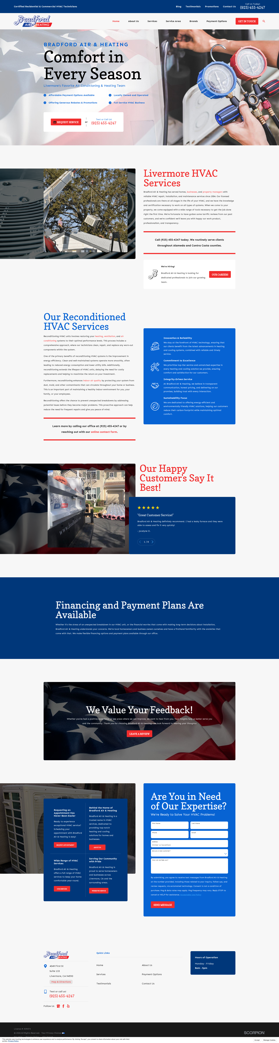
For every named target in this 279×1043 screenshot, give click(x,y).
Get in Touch (247, 21)
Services (100, 974)
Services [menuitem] (152, 21)
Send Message (162, 905)
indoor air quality (92, 380)
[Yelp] (68, 1006)
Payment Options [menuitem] (217, 21)
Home (99, 965)
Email (194, 833)
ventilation (109, 336)
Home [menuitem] (115, 21)
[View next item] (152, 542)
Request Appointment (65, 845)
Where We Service (99, 891)
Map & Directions (61, 981)
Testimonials (193, 6)
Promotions (212, 6)
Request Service (68, 122)
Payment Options (152, 974)
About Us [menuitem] (133, 21)
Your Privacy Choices (51, 1033)
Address (155, 842)
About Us (97, 847)
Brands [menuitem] (194, 21)
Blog (178, 6)
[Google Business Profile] (58, 1006)
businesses (192, 192)
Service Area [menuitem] (173, 21)
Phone (154, 833)
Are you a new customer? (161, 851)
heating (99, 336)
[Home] (33, 21)
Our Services (62, 889)
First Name (156, 823)
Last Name (196, 823)
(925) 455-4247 (252, 7)
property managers (212, 192)
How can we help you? (160, 860)
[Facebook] (63, 1006)
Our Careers (220, 274)
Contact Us (229, 6)
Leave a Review (139, 733)
